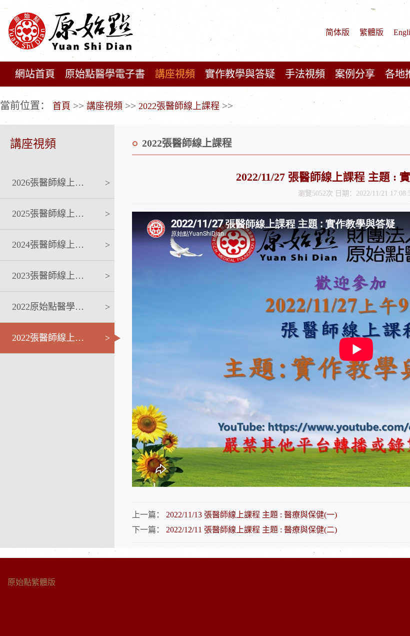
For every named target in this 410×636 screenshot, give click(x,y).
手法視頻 (305, 74)
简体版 (338, 32)
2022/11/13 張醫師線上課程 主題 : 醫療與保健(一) (251, 514)
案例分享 (355, 74)
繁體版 (372, 32)
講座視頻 (175, 74)
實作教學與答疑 (240, 74)
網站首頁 (35, 74)
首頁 (61, 106)
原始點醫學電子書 (105, 74)
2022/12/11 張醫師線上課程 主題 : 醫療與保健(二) (251, 529)
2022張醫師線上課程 (179, 106)
